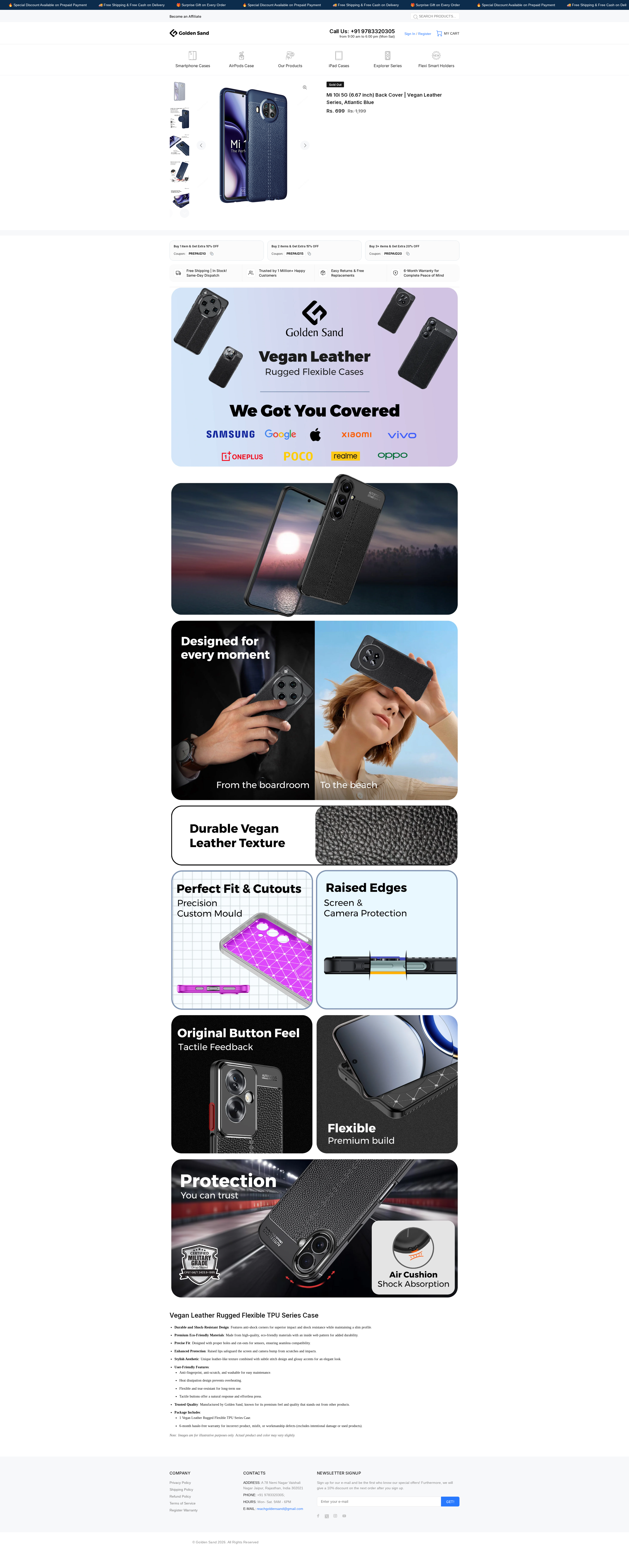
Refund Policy (180, 1496)
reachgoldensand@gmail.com (280, 1509)
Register (424, 34)
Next (305, 145)
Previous (201, 145)
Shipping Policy (181, 1489)
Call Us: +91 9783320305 (362, 31)
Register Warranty (184, 1510)
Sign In (409, 34)
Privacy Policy (180, 1483)
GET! (450, 1502)
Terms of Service (183, 1503)
